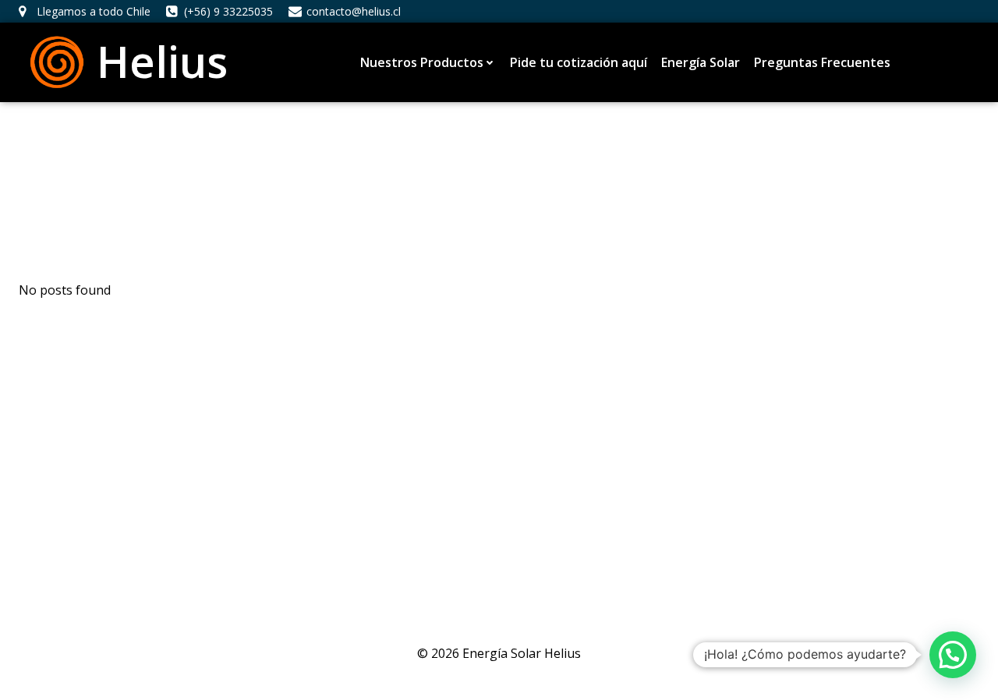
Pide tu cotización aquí (578, 62)
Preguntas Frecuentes (822, 62)
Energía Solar (700, 62)
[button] (952, 654)
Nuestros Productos (421, 62)
